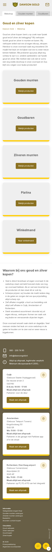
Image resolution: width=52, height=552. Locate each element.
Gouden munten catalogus (13, 513)
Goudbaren (43, 14)
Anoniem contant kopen (12, 521)
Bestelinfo (6, 518)
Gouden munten (25, 14)
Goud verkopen (8, 528)
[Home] (26, 4)
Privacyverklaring (9, 544)
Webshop (8, 14)
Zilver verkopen (8, 531)
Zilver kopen (7, 535)
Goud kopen (7, 533)
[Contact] (47, 5)
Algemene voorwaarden (12, 547)
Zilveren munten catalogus (13, 516)
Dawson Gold (8, 29)
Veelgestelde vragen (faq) (12, 511)
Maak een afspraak (18, 400)
